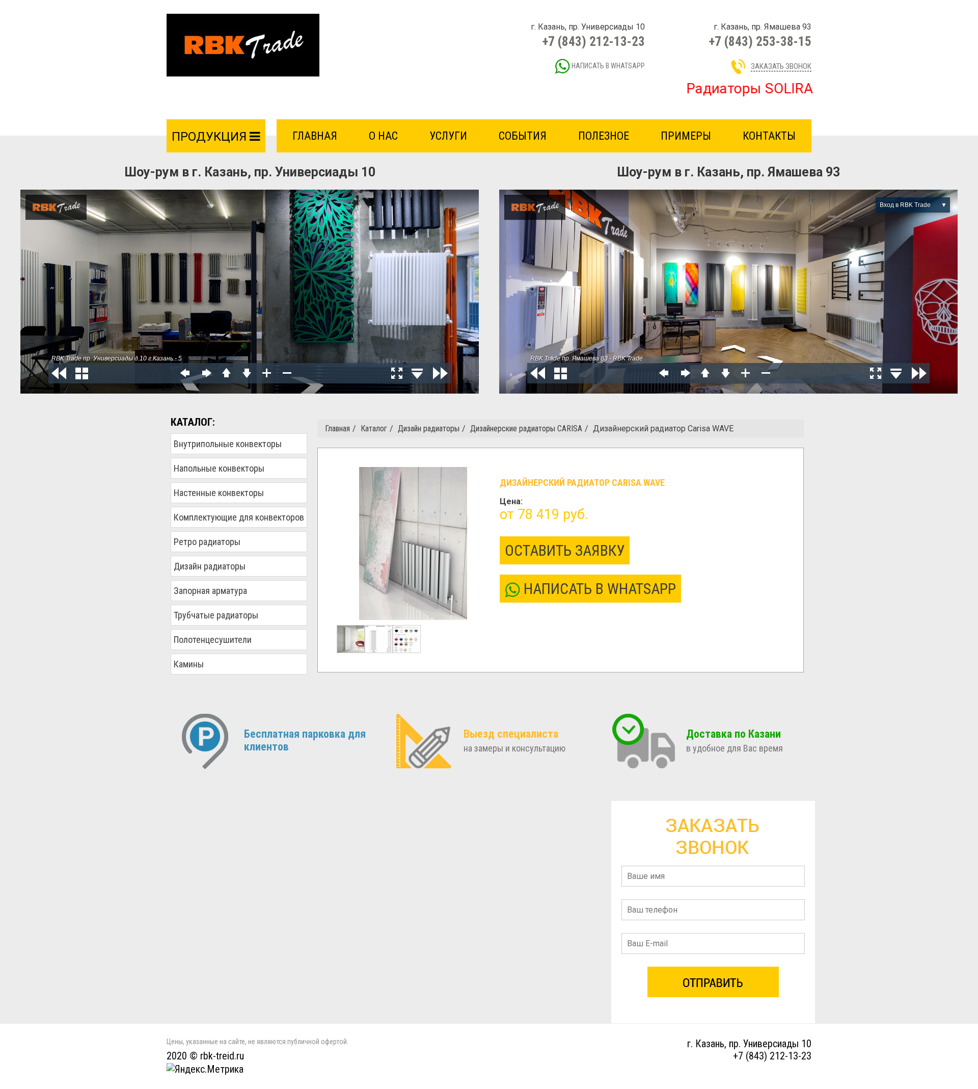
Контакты (769, 135)
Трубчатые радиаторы (216, 615)
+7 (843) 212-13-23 (593, 41)
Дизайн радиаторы (210, 566)
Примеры (686, 135)
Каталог (374, 428)
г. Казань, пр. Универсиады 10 (749, 1044)
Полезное (603, 135)
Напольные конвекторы (219, 468)
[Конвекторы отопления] (243, 44)
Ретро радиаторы (207, 541)
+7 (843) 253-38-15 (760, 41)
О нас (383, 135)
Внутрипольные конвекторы (228, 443)
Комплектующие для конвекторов (239, 517)
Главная (314, 135)
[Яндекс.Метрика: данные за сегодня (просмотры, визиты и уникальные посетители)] (205, 1069)
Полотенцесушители (213, 639)
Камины (189, 664)
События (523, 135)
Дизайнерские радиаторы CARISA (526, 428)
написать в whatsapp (607, 66)
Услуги (448, 135)
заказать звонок (781, 66)
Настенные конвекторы (219, 492)
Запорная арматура (210, 590)
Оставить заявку (564, 550)
